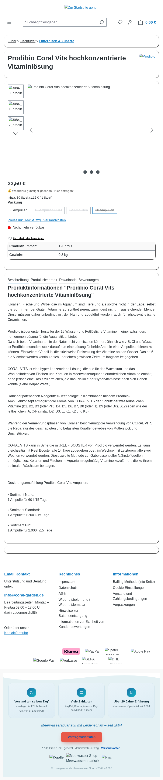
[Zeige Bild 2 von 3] (91, 172)
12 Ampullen (80, 211)
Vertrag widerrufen (82, 737)
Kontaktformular (16, 633)
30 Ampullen (106, 211)
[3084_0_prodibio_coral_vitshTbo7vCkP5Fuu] (91, 130)
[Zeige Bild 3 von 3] (98, 172)
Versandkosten (110, 748)
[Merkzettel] (120, 22)
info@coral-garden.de (24, 595)
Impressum (67, 582)
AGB (62, 593)
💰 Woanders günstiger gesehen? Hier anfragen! (41, 190)
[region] (81, 130)
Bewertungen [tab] (89, 280)
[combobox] (60, 22)
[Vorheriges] (31, 130)
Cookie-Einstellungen (129, 587)
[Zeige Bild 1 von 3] (85, 172)
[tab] (18, 280)
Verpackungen (124, 604)
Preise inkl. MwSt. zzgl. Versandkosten (37, 220)
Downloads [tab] (67, 280)
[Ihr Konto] (130, 22)
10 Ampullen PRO (50, 211)
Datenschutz (68, 587)
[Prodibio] (147, 64)
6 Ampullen (18, 210)
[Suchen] (102, 22)
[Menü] (9, 22)
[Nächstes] (152, 130)
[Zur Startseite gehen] (81, 10)
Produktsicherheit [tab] (44, 280)
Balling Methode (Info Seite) (134, 582)
